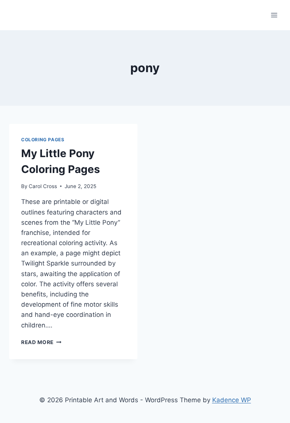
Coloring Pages (42, 139)
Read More (41, 342)
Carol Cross (43, 186)
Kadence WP (231, 400)
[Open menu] (274, 15)
